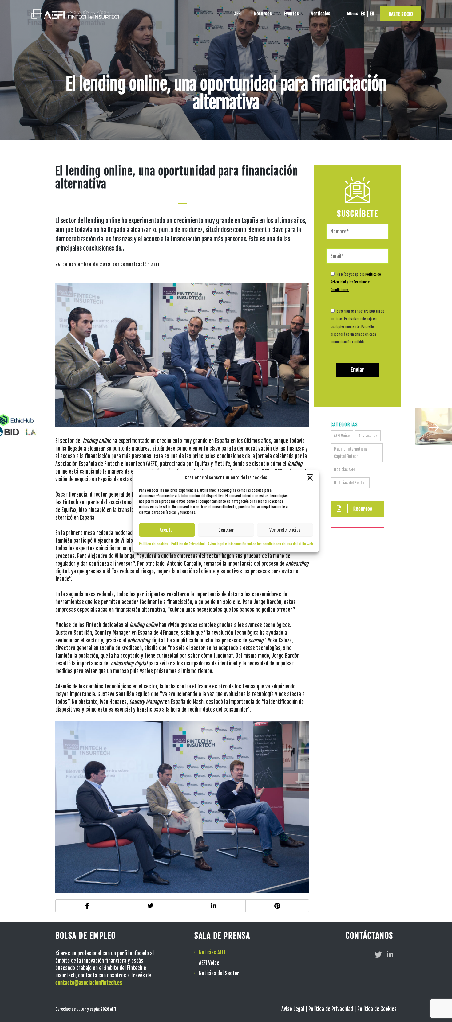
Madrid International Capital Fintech (351, 453)
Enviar (357, 369)
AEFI (238, 14)
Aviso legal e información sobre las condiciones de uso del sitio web (260, 544)
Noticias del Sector (350, 482)
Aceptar (167, 530)
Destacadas (367, 435)
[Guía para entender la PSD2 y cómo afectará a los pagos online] (434, 427)
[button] (310, 478)
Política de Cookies (377, 1009)
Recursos (263, 14)
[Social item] (378, 954)
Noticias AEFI (344, 469)
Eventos (291, 14)
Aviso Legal (292, 1009)
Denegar (226, 530)
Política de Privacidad (188, 544)
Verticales (320, 14)
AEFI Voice (342, 435)
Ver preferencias (285, 530)
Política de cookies (153, 544)
